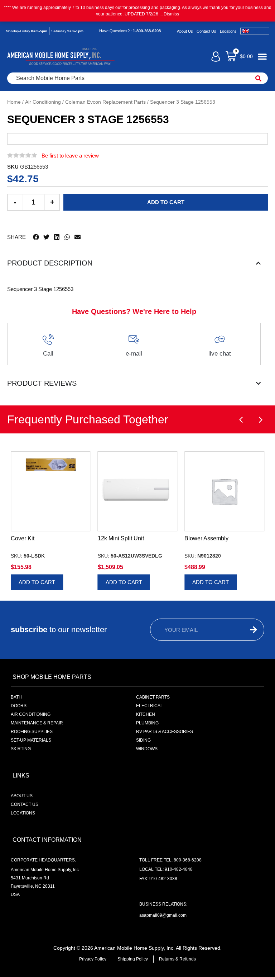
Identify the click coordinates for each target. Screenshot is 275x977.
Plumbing (147, 722)
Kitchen (145, 714)
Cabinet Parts (153, 697)
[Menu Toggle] (262, 56)
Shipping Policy (132, 959)
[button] (36, 237)
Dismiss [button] (171, 14)
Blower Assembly (206, 538)
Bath (16, 697)
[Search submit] (258, 78)
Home (14, 102)
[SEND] (248, 630)
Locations (228, 31)
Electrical (149, 705)
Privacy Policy (92, 959)
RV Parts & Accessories (164, 731)
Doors (18, 705)
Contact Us (206, 31)
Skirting (21, 748)
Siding (143, 740)
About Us (185, 31)
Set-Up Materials (31, 740)
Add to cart (165, 202)
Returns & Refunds (177, 959)
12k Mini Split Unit (121, 538)
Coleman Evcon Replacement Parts (105, 102)
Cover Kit (22, 538)
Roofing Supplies (32, 731)
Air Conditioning (43, 102)
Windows (147, 748)
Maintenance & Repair (37, 722)
